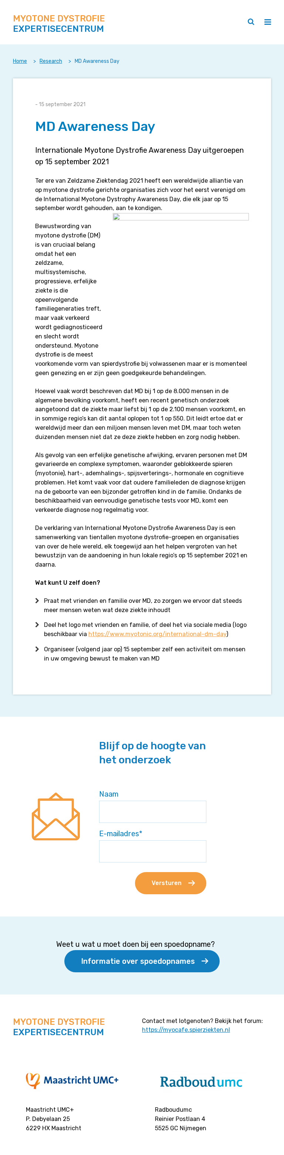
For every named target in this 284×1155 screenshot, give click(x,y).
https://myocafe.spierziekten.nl (186, 1029)
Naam (108, 794)
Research (51, 61)
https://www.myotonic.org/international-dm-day (157, 634)
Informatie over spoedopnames (138, 961)
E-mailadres (120, 833)
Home (20, 61)
